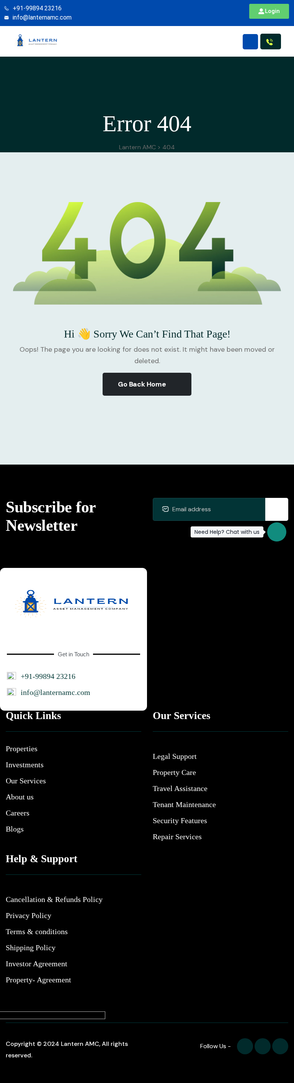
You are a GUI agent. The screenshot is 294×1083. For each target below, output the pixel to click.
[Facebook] (245, 1046)
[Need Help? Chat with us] (276, 532)
